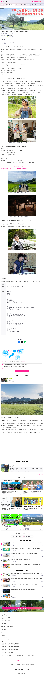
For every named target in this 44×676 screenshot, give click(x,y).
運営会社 (33, 664)
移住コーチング (5, 623)
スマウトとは (4, 615)
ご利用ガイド (4, 628)
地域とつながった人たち (6, 622)
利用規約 (11, 664)
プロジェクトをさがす (6, 617)
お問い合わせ (28, 664)
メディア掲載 (4, 637)
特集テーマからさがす (6, 620)
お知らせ (3, 635)
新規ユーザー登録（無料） (22, 608)
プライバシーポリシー (17, 664)
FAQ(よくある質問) (5, 634)
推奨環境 (23, 664)
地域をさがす (4, 618)
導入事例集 (4, 629)
